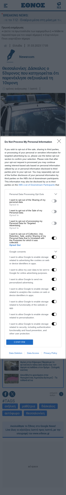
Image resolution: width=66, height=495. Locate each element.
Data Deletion (15, 353)
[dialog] (33, 247)
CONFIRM (19, 342)
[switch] (54, 200)
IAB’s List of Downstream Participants (37, 185)
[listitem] (33, 194)
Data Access (33, 353)
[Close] (60, 142)
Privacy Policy (50, 353)
